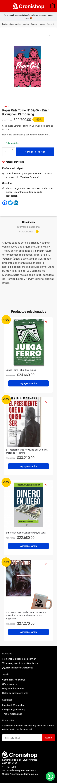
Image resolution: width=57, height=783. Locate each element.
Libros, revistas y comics (19, 24)
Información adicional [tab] (28, 226)
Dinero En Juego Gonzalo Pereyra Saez (25, 532)
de (15, 693)
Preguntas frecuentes (13, 688)
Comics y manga (38, 24)
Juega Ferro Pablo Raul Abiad (21, 370)
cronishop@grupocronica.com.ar (19, 658)
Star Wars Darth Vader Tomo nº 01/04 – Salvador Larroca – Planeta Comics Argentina (26, 615)
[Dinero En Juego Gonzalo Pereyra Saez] (28, 505)
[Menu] (4, 6)
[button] (50, 36)
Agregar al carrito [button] (28, 383)
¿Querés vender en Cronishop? (17, 667)
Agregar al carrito (35, 151)
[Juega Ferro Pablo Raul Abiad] (28, 342)
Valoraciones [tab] (28, 231)
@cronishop (19, 705)
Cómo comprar (10, 684)
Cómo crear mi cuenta (13, 679)
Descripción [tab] (28, 222)
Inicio (4, 24)
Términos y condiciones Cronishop (20, 663)
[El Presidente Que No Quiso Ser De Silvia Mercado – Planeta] (28, 422)
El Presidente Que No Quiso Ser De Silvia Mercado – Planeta (27, 451)
